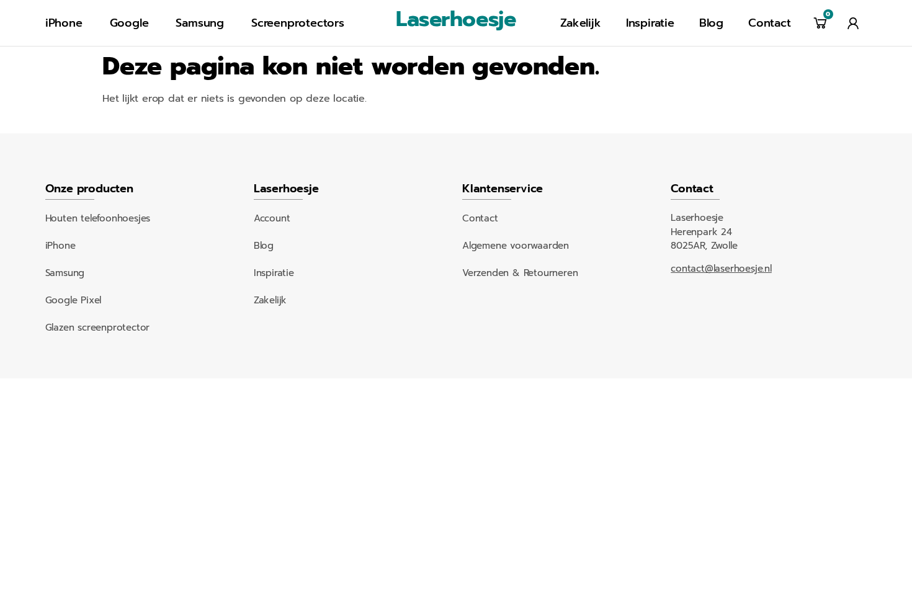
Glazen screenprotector (97, 327)
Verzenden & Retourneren (520, 273)
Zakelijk (580, 23)
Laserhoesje (456, 19)
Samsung (200, 23)
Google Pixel (73, 300)
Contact (769, 23)
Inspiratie (650, 23)
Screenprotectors (297, 23)
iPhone (64, 23)
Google (129, 23)
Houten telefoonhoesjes (98, 218)
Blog (711, 23)
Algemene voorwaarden (515, 245)
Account (272, 218)
